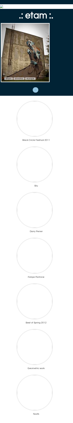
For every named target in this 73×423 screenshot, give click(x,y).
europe (30, 78)
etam (8, 78)
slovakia (19, 78)
